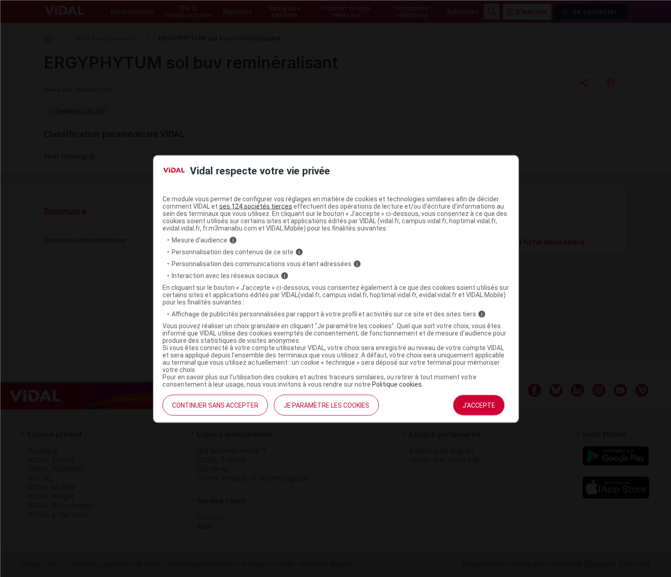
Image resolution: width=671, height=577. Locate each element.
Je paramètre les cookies (326, 405)
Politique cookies (397, 384)
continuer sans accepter (215, 405)
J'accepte (478, 405)
